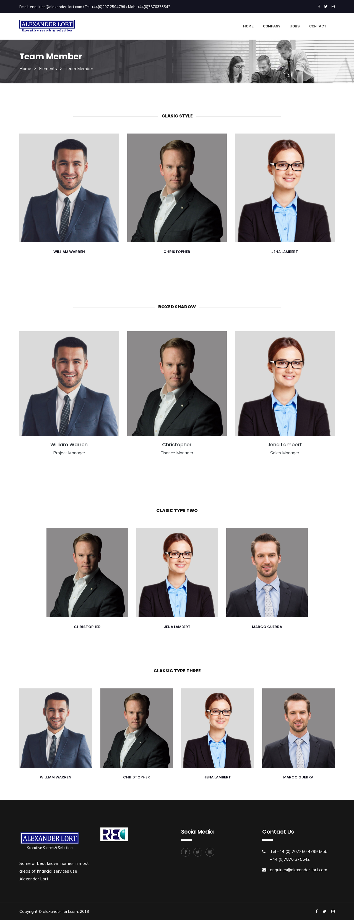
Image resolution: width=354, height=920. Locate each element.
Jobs (295, 26)
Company (271, 26)
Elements (48, 68)
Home (248, 26)
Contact (317, 26)
